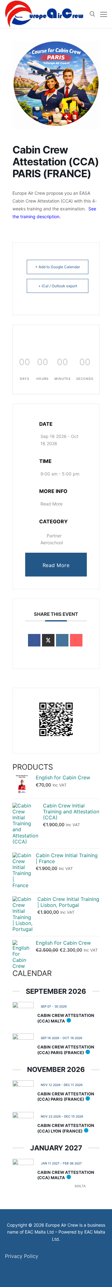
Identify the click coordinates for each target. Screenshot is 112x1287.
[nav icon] (103, 14)
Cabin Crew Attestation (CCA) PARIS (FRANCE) (65, 1049)
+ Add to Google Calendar (57, 266)
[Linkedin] (62, 640)
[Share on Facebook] (34, 640)
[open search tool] (92, 14)
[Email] (76, 640)
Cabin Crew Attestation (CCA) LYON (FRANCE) (65, 1128)
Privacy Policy (21, 1256)
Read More (51, 503)
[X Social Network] (48, 640)
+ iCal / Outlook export (57, 286)
